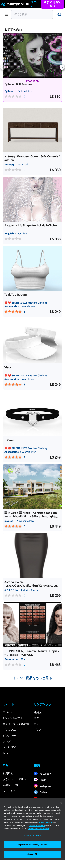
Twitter (43, 792)
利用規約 (8, 773)
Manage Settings (32, 835)
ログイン (35, 3)
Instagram (45, 786)
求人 (36, 723)
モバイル (8, 712)
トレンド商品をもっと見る (32, 678)
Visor (7, 367)
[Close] (61, 803)
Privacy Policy (45, 822)
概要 (36, 718)
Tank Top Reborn (15, 294)
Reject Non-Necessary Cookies (32, 845)
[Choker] (32, 413)
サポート (8, 753)
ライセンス (9, 790)
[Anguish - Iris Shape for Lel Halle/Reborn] (32, 199)
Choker (9, 440)
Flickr (42, 779)
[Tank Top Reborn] (32, 268)
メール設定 (9, 747)
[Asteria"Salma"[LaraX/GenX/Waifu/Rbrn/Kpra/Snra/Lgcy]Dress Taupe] (32, 555)
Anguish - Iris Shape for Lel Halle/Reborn (31, 225)
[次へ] (62, 67)
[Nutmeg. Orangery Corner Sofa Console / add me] (32, 130)
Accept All (32, 854)
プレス (38, 729)
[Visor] (32, 341)
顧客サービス (10, 785)
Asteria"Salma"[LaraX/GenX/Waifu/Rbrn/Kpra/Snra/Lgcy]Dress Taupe (32, 585)
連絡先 (38, 712)
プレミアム (9, 729)
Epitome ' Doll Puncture (18, 84)
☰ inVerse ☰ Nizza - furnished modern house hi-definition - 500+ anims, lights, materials (30, 516)
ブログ (7, 741)
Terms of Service (37, 825)
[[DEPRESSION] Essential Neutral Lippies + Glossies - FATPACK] (32, 624)
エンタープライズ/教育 (16, 723)
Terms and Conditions (38, 828)
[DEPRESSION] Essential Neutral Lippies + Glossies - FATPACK (31, 652)
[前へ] (2, 67)
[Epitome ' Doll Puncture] (32, 55)
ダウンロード (10, 735)
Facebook (45, 773)
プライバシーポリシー (16, 779)
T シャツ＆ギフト (13, 718)
